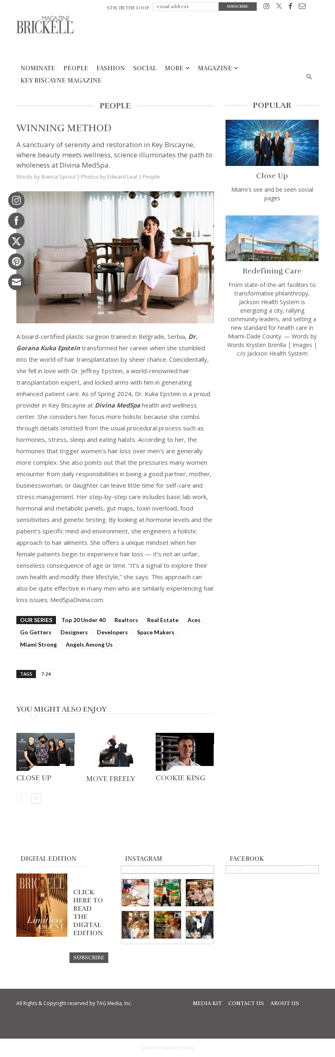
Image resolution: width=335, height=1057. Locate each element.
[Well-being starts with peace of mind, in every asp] (167, 924)
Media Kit (207, 1003)
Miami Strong (38, 644)
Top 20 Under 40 (83, 619)
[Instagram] (267, 7)
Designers (74, 632)
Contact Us (246, 1003)
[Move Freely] (115, 752)
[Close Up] (45, 752)
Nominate (37, 68)
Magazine (215, 68)
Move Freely (110, 778)
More (174, 68)
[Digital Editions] (41, 934)
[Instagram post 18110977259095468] (199, 893)
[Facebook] (290, 7)
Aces (194, 619)
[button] (309, 77)
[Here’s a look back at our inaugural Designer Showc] (199, 924)
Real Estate (163, 619)
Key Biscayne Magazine (61, 80)
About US (284, 1003)
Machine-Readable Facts (167, 1047)
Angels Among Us (89, 644)
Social (144, 68)
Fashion (110, 68)
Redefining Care (272, 270)
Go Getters (35, 632)
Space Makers (155, 632)
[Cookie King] (185, 752)
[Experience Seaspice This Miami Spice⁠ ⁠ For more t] (135, 893)
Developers (112, 632)
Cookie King (180, 777)
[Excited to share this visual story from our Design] (135, 924)
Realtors (126, 619)
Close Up (33, 777)
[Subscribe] (88, 957)
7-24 (45, 674)
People (75, 68)
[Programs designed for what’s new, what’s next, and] (167, 893)
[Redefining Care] (272, 238)
